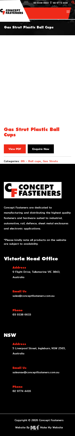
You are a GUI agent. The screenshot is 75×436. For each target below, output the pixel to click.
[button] (73, 3)
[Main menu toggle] (68, 12)
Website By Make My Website (39, 427)
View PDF (14, 149)
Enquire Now (40, 149)
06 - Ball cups (31, 161)
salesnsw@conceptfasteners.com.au (35, 372)
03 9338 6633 (41, 3)
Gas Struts (50, 161)
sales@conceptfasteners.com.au (33, 296)
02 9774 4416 (60, 3)
